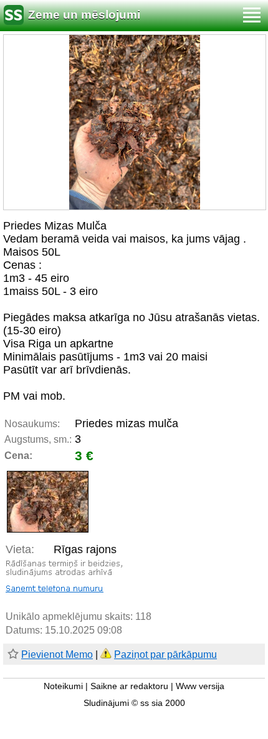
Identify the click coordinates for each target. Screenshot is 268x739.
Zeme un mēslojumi (84, 14)
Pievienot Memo (57, 654)
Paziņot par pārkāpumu (165, 654)
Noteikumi (63, 686)
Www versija (200, 686)
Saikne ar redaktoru (129, 686)
